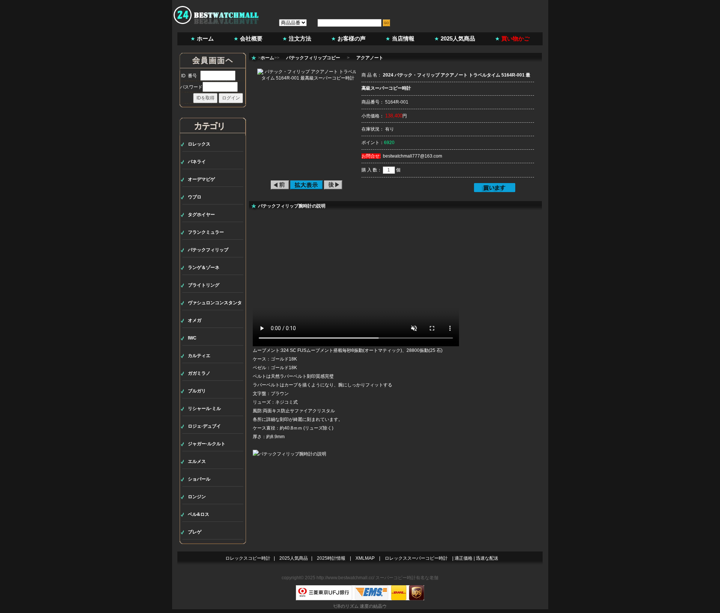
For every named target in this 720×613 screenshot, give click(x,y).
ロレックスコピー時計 (247, 558)
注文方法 (300, 38)
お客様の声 (352, 38)
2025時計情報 (331, 558)
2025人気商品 (458, 38)
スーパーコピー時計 (395, 577)
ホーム (205, 38)
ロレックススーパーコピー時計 (416, 558)
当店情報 (403, 38)
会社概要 (251, 38)
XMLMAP (365, 558)
